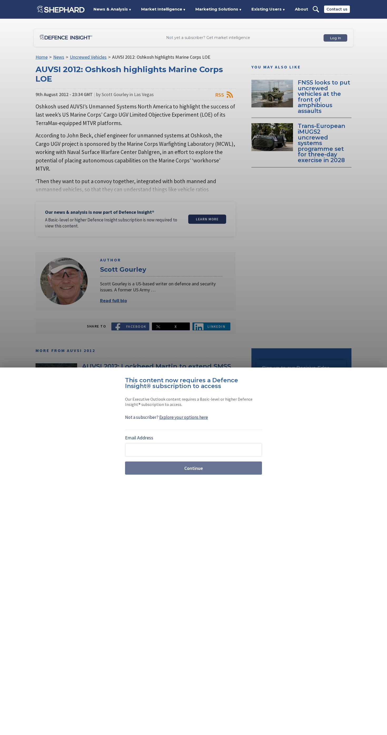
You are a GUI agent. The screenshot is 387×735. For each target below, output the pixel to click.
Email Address (139, 438)
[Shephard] (61, 9)
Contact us (337, 9)
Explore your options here (183, 417)
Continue (193, 468)
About (301, 9)
